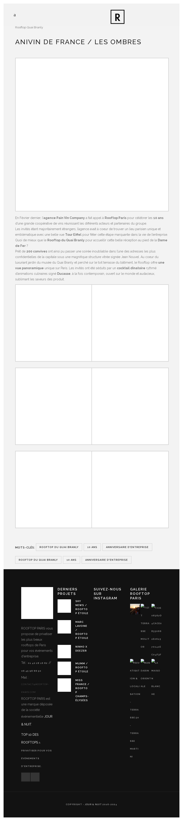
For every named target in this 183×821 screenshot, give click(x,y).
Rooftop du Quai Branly (59, 547)
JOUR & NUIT (93, 804)
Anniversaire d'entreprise (127, 547)
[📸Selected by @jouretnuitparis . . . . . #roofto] (100, 610)
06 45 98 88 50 (31, 671)
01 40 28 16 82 (38, 663)
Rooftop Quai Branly (29, 27)
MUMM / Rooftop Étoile (81, 667)
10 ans (92, 547)
